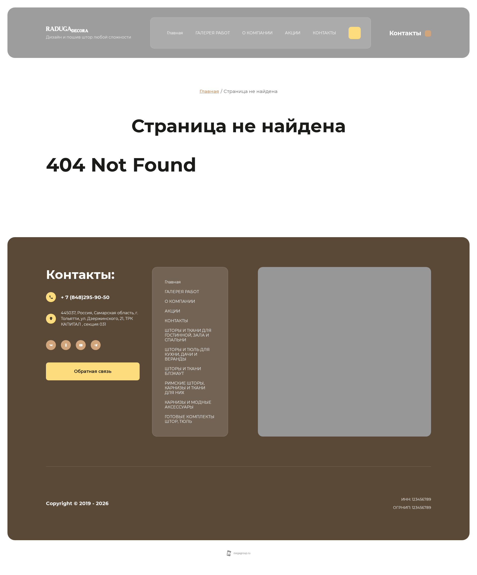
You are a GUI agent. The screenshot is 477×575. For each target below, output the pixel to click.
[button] (93, 371)
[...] (355, 33)
